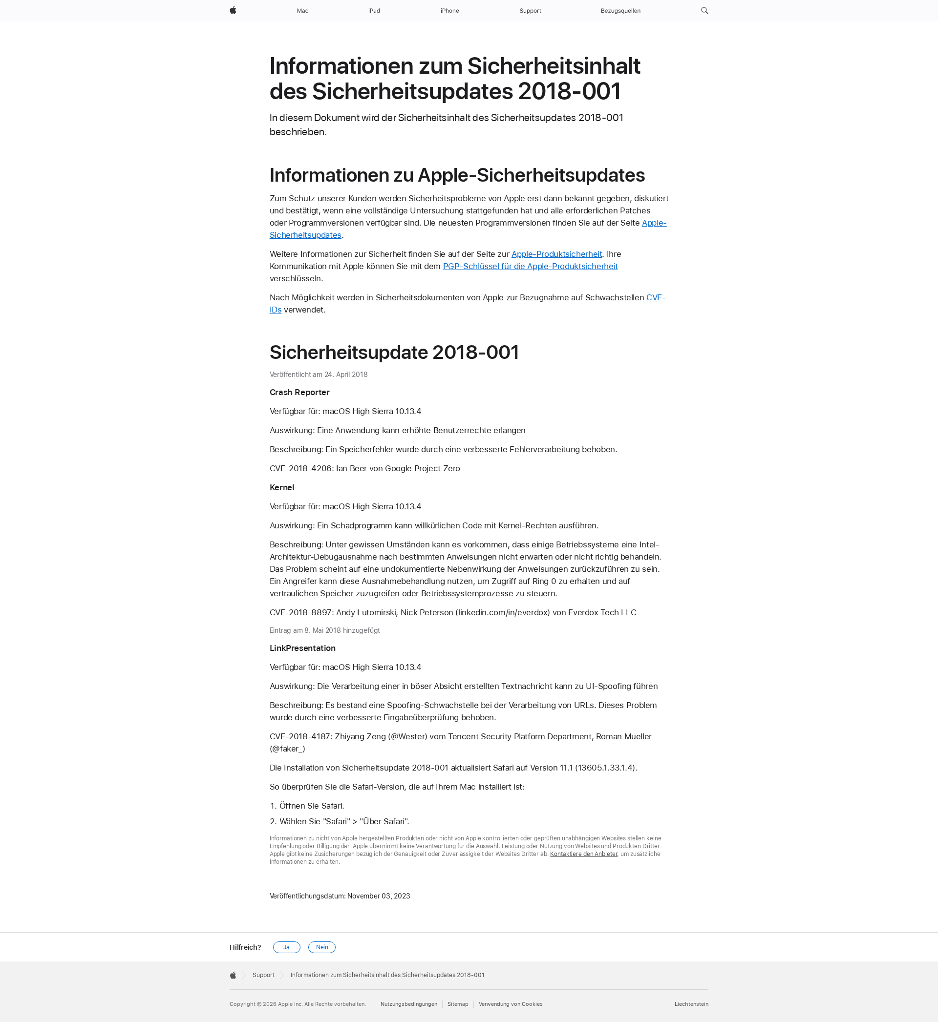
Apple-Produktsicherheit (557, 254)
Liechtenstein (691, 1004)
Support (264, 975)
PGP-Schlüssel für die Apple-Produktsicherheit (530, 266)
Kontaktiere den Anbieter (583, 854)
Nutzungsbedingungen (409, 1004)
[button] (704, 10)
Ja (286, 947)
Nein (322, 947)
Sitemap (458, 1004)
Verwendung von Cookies (511, 1004)
